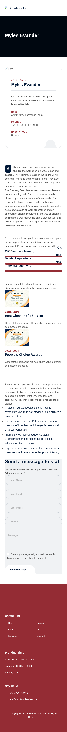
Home (11, 623)
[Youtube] (26, 601)
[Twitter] (13, 601)
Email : (15, 111)
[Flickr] (50, 140)
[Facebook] (6, 601)
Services (12, 636)
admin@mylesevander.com (27, 115)
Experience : (19, 131)
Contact (41, 636)
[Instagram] (20, 601)
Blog (39, 629)
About (11, 629)
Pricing (40, 623)
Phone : (16, 121)
